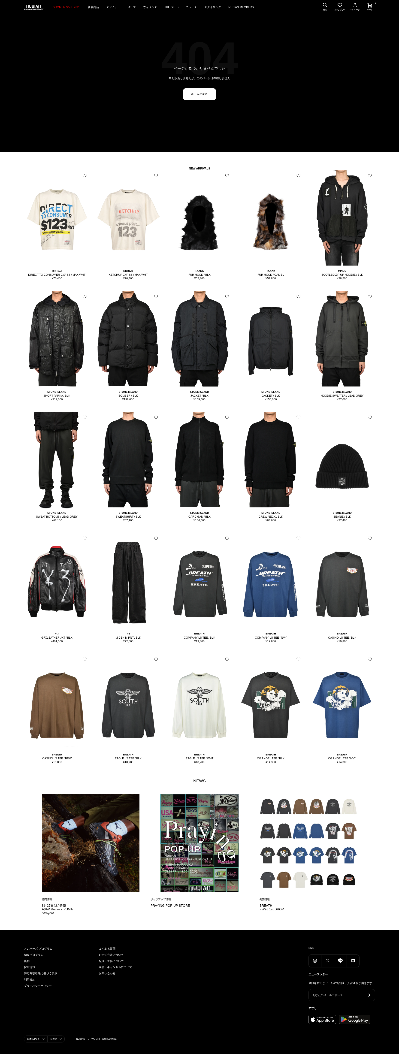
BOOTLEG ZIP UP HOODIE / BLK (342, 274)
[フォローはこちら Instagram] (314, 960)
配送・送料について (111, 961)
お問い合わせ (107, 973)
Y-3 (57, 633)
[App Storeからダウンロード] (322, 1019)
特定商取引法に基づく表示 (40, 973)
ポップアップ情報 (161, 899)
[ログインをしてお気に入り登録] (84, 175)
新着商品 (93, 7)
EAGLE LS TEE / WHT (199, 758)
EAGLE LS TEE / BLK (128, 758)
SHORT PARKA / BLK (56, 395)
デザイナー (113, 7)
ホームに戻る (199, 94)
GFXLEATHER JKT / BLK (57, 637)
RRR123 (57, 270)
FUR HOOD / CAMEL (270, 274)
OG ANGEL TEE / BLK (270, 758)
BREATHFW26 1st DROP (272, 907)
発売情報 (47, 899)
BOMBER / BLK (128, 395)
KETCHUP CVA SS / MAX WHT (128, 274)
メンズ (131, 7)
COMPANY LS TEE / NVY (271, 637)
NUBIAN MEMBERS (241, 7)
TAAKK (199, 270)
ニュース (191, 7)
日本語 (53, 1039)
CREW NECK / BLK (271, 516)
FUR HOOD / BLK (199, 274)
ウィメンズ (150, 7)
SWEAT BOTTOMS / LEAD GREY (57, 516)
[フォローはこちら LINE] (340, 960)
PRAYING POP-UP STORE (170, 905)
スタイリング (212, 7)
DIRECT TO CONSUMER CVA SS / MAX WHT (56, 274)
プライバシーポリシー (38, 986)
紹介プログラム (33, 955)
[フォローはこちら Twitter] (327, 960)
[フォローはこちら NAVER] (353, 960)
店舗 (27, 961)
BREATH (199, 633)
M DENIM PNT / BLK (128, 637)
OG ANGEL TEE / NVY (342, 758)
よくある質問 (107, 948)
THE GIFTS (171, 7)
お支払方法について (111, 955)
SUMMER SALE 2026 (66, 7)
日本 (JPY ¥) (33, 1039)
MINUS (342, 270)
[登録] (368, 995)
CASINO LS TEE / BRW (57, 758)
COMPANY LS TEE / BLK (199, 637)
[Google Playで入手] (354, 1019)
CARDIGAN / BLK (199, 516)
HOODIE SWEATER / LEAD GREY (342, 395)
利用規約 (29, 979)
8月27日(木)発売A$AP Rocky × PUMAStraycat (57, 909)
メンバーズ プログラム (38, 948)
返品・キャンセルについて (115, 967)
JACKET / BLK (199, 395)
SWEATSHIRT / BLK (128, 516)
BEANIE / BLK (342, 516)
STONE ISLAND (56, 391)
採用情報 (29, 967)
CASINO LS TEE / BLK (342, 637)
